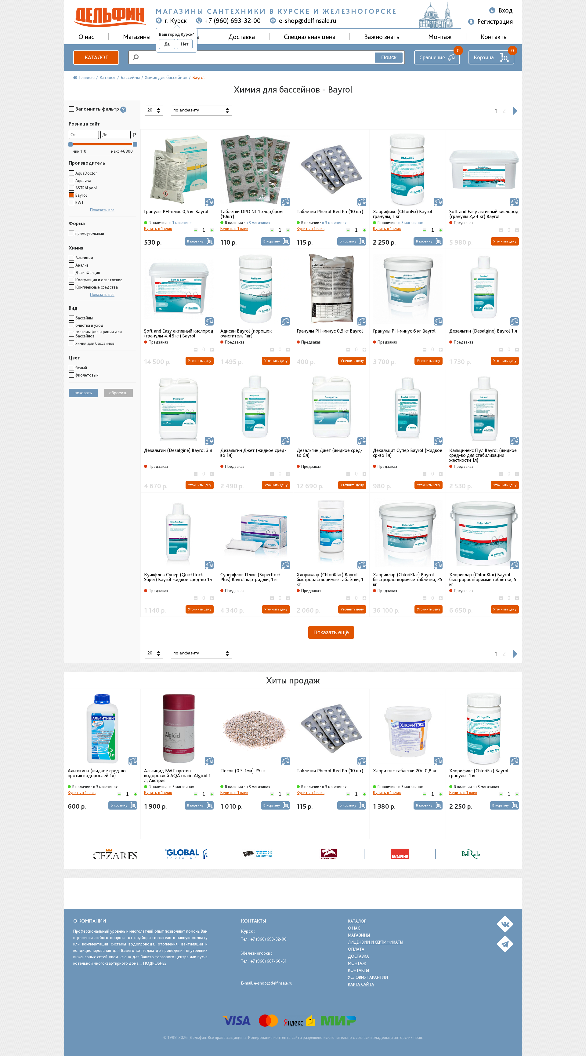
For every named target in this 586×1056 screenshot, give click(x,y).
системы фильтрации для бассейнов (98, 334)
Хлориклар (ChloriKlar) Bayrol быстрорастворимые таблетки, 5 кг (482, 579)
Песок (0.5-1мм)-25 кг (243, 771)
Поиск (388, 57)
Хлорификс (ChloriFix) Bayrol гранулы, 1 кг (402, 214)
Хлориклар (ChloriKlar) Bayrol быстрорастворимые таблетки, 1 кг (330, 579)
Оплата (356, 949)
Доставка (241, 36)
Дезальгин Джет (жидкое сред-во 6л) (330, 453)
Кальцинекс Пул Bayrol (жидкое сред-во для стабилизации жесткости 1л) (483, 455)
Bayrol (81, 195)
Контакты (494, 36)
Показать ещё (331, 632)
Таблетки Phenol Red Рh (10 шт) (330, 211)
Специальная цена (309, 36)
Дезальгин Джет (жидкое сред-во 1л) (253, 453)
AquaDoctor (86, 173)
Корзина (484, 57)
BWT (79, 202)
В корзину (195, 241)
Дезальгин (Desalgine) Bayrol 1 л (483, 331)
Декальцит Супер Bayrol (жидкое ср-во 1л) (407, 453)
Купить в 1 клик (158, 228)
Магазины (136, 36)
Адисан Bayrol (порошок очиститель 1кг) (246, 333)
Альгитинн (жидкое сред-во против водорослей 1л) (97, 773)
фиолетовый (87, 375)
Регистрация (495, 21)
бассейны (84, 318)
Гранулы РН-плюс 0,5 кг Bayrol (176, 211)
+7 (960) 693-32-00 (233, 20)
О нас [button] (86, 36)
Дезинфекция (87, 272)
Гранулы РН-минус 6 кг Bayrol (404, 331)
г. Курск (176, 20)
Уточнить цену (504, 241)
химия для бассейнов (94, 343)
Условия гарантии (368, 977)
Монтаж (440, 36)
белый (81, 368)
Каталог (96, 57)
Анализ (82, 265)
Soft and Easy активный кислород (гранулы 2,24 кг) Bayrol (484, 214)
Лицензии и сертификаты (375, 942)
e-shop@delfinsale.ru (307, 20)
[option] (102, 764)
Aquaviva (83, 180)
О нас (354, 928)
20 (149, 109)
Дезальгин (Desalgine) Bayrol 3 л (178, 450)
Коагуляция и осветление (98, 280)
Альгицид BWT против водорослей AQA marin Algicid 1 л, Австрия (177, 775)
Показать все (102, 209)
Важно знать (382, 36)
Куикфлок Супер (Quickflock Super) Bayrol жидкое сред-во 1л (178, 577)
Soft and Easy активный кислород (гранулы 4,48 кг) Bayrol (178, 333)
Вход (505, 10)
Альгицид (84, 258)
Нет (184, 44)
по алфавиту (186, 109)
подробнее (154, 963)
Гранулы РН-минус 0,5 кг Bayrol (330, 331)
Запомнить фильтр (97, 108)
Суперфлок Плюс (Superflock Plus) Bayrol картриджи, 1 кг (250, 577)
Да (167, 44)
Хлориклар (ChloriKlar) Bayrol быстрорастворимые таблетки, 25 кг (407, 579)
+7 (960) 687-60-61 (268, 961)
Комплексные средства (96, 287)
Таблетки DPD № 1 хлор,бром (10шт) (251, 214)
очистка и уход (89, 325)
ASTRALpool (86, 188)
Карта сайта (361, 984)
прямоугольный (89, 233)
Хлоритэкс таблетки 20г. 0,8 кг (405, 771)
